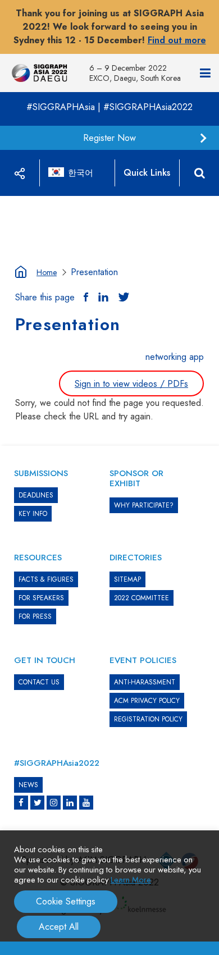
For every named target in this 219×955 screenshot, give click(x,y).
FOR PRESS (35, 616)
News (28, 785)
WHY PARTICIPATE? (144, 505)
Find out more (177, 40)
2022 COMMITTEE (141, 598)
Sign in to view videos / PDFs (131, 383)
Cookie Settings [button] (65, 901)
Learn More (131, 879)
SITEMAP (127, 579)
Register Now (109, 137)
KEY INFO (33, 514)
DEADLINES (36, 495)
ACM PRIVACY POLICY (147, 701)
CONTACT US (39, 682)
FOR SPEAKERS (41, 598)
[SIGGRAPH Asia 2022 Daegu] (39, 73)
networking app (174, 356)
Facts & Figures (46, 579)
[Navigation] (205, 73)
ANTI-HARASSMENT (144, 682)
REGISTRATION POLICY (148, 719)
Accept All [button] (59, 926)
